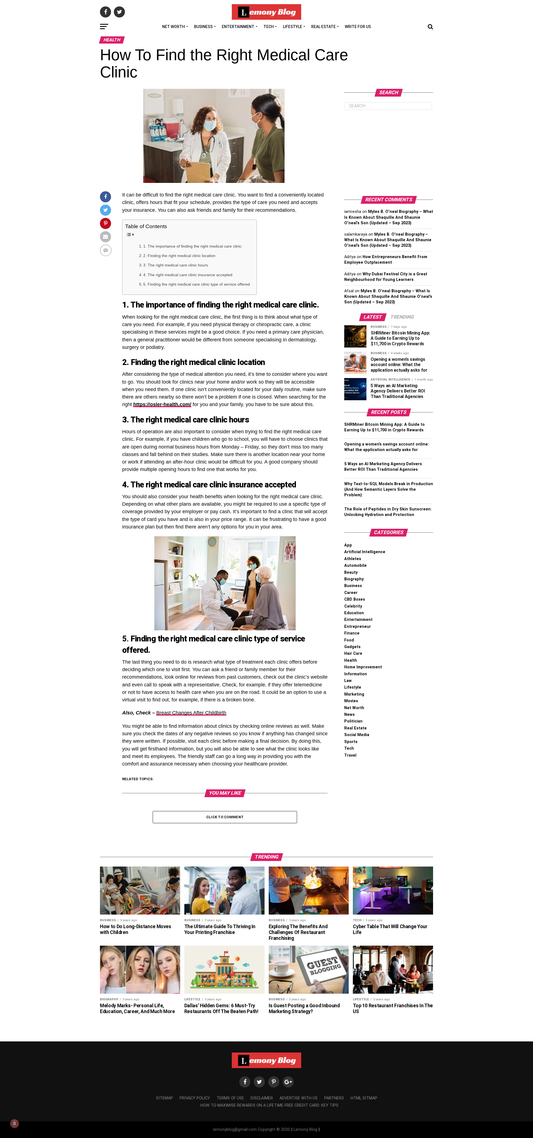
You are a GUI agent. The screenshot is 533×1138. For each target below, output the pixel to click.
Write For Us (358, 26)
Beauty (351, 572)
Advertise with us (299, 1098)
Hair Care (353, 653)
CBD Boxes (354, 599)
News (349, 714)
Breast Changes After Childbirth (191, 713)
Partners (334, 1098)
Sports (351, 741)
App (348, 545)
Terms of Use (230, 1098)
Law (348, 680)
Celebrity (353, 606)
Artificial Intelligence (364, 552)
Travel (350, 755)
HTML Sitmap (364, 1098)
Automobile (355, 565)
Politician (353, 721)
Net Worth (173, 26)
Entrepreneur (357, 626)
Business (203, 26)
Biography (354, 579)
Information (355, 674)
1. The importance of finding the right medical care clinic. (193, 246)
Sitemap (164, 1098)
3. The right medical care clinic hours (175, 265)
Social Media (356, 734)
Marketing (354, 694)
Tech (268, 26)
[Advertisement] (388, 153)
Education (354, 613)
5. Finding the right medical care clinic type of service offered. (197, 284)
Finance (351, 633)
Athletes (352, 559)
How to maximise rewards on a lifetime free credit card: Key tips (269, 1105)
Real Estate (323, 26)
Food (349, 640)
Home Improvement (363, 667)
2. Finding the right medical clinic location (179, 255)
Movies (351, 701)
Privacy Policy (195, 1098)
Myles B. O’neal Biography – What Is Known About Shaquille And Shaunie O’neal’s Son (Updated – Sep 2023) (388, 217)
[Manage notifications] (14, 1123)
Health (350, 660)
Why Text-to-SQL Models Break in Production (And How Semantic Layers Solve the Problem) (388, 489)
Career (351, 592)
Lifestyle (292, 26)
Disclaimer (262, 1098)
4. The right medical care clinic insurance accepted (187, 275)
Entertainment (238, 26)
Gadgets (352, 646)
